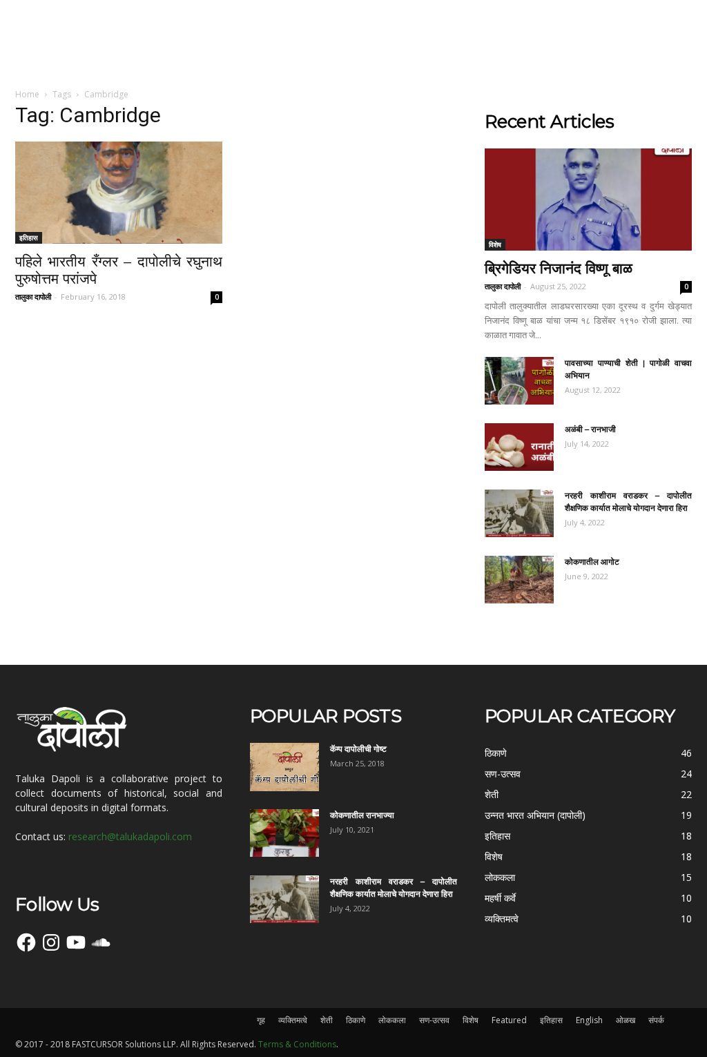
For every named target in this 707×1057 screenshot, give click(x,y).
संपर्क (656, 1020)
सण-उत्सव (434, 1020)
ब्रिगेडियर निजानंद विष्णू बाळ (558, 268)
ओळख (625, 1020)
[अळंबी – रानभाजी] (519, 447)
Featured (509, 1020)
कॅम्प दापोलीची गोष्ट (358, 749)
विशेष (495, 244)
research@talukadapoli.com (130, 836)
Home (27, 94)
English (589, 1020)
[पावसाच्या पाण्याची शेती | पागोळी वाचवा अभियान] (519, 381)
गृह (261, 1020)
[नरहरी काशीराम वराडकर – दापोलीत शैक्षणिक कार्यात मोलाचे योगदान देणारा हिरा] (519, 513)
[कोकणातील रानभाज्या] (284, 833)
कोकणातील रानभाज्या (362, 815)
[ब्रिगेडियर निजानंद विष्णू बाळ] (588, 199)
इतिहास (28, 237)
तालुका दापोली (33, 296)
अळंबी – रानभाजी (590, 429)
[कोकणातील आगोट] (519, 579)
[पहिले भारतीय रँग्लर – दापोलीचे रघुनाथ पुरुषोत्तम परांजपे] (118, 193)
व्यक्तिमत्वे (292, 1020)
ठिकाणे (355, 1020)
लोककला (392, 1020)
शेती (326, 1020)
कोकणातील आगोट (592, 561)
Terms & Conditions (297, 1044)
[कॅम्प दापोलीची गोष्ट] (284, 767)
